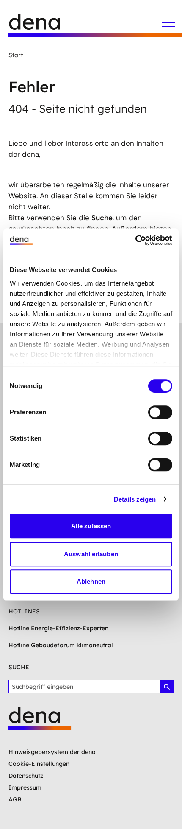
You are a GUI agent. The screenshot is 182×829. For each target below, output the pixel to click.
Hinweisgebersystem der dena (52, 752)
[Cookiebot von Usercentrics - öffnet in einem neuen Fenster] (135, 240)
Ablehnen (91, 581)
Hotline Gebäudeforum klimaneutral (60, 645)
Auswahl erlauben (91, 553)
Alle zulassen (91, 526)
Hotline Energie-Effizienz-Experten (58, 628)
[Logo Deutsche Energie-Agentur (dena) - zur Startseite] (42, 25)
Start (15, 55)
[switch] (160, 412)
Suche (102, 217)
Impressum (24, 787)
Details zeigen (135, 499)
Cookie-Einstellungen (38, 764)
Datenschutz (25, 775)
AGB (15, 799)
